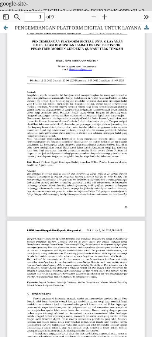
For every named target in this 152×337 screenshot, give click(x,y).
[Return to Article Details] (5, 27)
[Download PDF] (146, 27)
